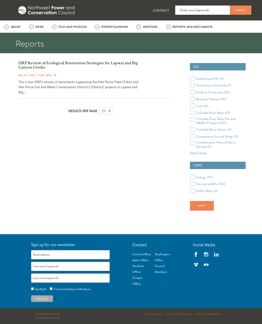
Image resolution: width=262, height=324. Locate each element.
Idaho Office (140, 260)
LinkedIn (216, 254)
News (39, 27)
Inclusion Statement (208, 314)
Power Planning (114, 27)
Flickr (206, 265)
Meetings (150, 27)
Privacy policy (154, 314)
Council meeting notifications (71, 289)
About (16, 27)
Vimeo (196, 265)
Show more (198, 153)
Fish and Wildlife (73, 27)
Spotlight (40, 289)
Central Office (141, 254)
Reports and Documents (192, 27)
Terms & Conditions (179, 314)
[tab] (12, 26)
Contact (161, 10)
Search (241, 10)
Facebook (196, 254)
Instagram (206, 254)
